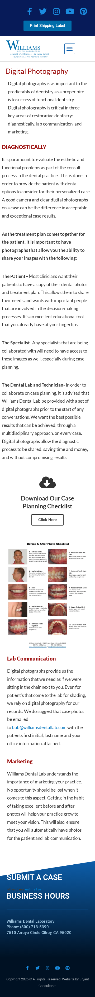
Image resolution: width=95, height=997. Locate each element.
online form (35, 889)
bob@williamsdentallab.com (39, 727)
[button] (69, 49)
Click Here (47, 519)
